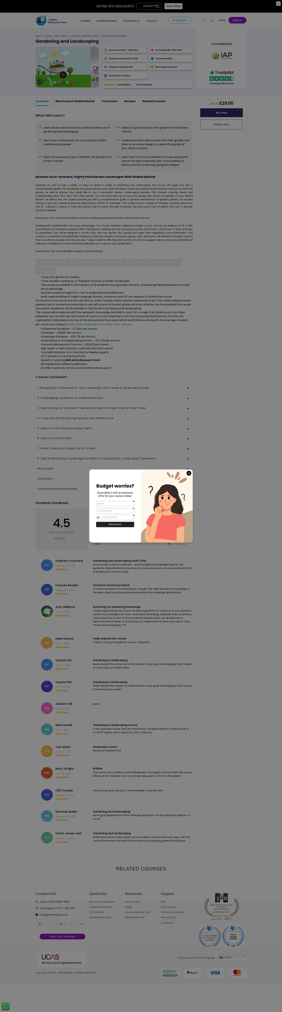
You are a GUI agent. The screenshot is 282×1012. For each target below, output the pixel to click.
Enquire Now (221, 124)
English (228, 957)
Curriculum (109, 101)
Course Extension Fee (137, 912)
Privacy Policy (169, 917)
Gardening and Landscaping (84, 36)
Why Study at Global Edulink (75, 101)
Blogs (128, 907)
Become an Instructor (102, 901)
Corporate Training (100, 907)
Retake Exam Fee (134, 917)
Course (48, 36)
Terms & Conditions (172, 912)
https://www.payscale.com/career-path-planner (100, 324)
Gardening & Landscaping (113, 36)
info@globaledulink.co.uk (54, 914)
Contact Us (167, 922)
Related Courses (153, 101)
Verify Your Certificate (62, 936)
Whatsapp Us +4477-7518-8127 (57, 908)
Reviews (129, 101)
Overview (42, 101)
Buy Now (221, 113)
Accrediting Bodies (100, 917)
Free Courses (132, 901)
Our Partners (96, 912)
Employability (61, 36)
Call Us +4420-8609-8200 (55, 901)
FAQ (163, 901)
